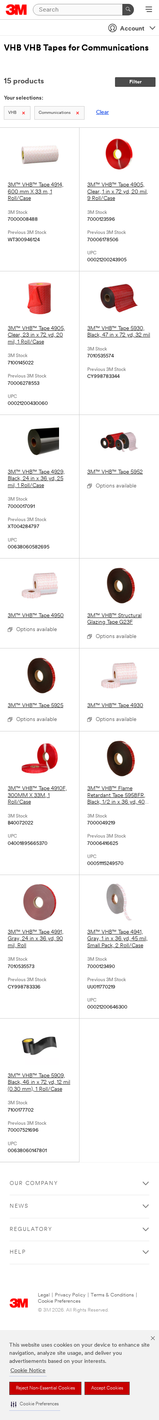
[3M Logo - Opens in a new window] (16, 9)
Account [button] (132, 29)
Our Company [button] (34, 1183)
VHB (12, 113)
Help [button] (18, 1252)
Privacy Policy (70, 1295)
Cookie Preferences (59, 1301)
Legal (44, 1295)
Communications (55, 113)
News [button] (19, 1206)
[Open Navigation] (148, 10)
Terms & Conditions (112, 1295)
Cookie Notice (28, 1371)
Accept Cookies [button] (107, 1388)
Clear (102, 112)
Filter (135, 82)
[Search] (128, 9)
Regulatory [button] (31, 1229)
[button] (34, 1404)
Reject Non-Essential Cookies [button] (45, 1388)
